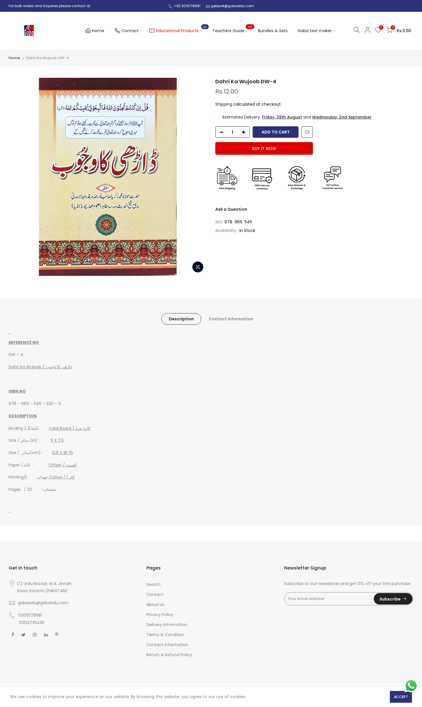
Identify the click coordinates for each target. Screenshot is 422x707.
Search (153, 584)
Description (181, 319)
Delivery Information (166, 624)
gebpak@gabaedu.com (232, 5)
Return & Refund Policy (169, 655)
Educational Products (181, 29)
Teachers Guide (232, 29)
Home (98, 31)
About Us (155, 604)
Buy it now (264, 148)
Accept (401, 696)
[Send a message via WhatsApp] (411, 686)
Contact (130, 31)
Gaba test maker (315, 31)
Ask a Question (231, 209)
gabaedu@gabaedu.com (43, 603)
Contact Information (231, 319)
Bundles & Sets (273, 31)
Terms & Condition (165, 635)
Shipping (223, 104)
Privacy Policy (159, 614)
